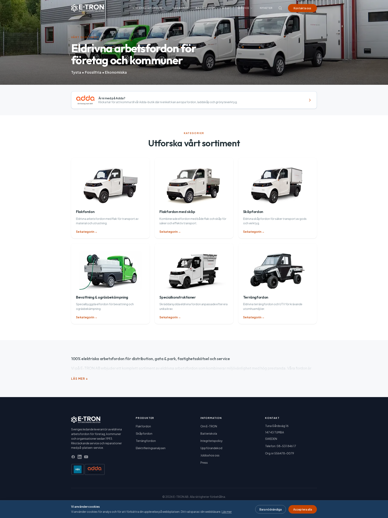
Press (204, 462)
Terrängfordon (146, 441)
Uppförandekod (211, 448)
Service (243, 7)
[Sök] (280, 8)
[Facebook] (73, 457)
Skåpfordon (144, 433)
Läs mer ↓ (79, 378)
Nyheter (266, 7)
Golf (226, 7)
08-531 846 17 (286, 446)
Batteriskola (208, 433)
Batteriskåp (205, 7)
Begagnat (181, 7)
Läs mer (227, 511)
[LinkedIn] (80, 457)
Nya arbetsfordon (147, 7)
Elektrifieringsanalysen (151, 448)
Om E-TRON (208, 426)
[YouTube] (86, 457)
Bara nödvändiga (270, 509)
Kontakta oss (302, 8)
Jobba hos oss (209, 455)
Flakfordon (143, 426)
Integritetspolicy (211, 441)
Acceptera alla (302, 509)
